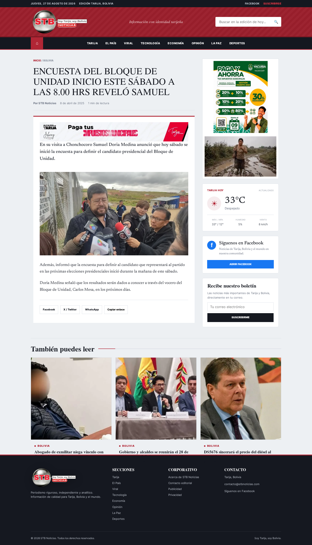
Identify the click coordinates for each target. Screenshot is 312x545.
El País (110, 43)
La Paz (216, 43)
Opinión (198, 43)
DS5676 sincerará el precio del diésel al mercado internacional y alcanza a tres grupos (237, 456)
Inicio (37, 60)
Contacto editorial (180, 483)
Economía (176, 43)
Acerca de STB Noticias (183, 477)
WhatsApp (92, 309)
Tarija (92, 43)
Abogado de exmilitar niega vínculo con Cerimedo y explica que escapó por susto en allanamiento (69, 456)
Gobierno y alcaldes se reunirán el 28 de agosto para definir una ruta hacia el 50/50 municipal (153, 456)
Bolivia (44, 445)
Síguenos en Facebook (239, 491)
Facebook (252, 3)
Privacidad (175, 495)
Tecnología (150, 43)
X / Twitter (70, 309)
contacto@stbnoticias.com (241, 484)
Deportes (237, 43)
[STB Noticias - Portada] (64, 21)
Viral (128, 43)
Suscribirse (272, 3)
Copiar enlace (116, 309)
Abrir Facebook (240, 264)
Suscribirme (240, 317)
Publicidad (175, 489)
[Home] (79, 43)
